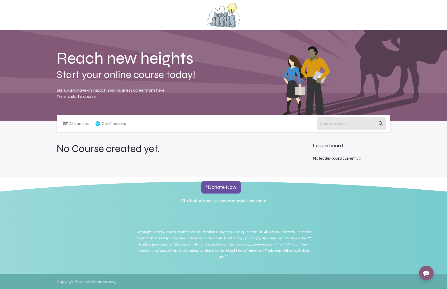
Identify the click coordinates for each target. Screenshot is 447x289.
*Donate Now (221, 187)
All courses (79, 123)
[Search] (380, 123)
